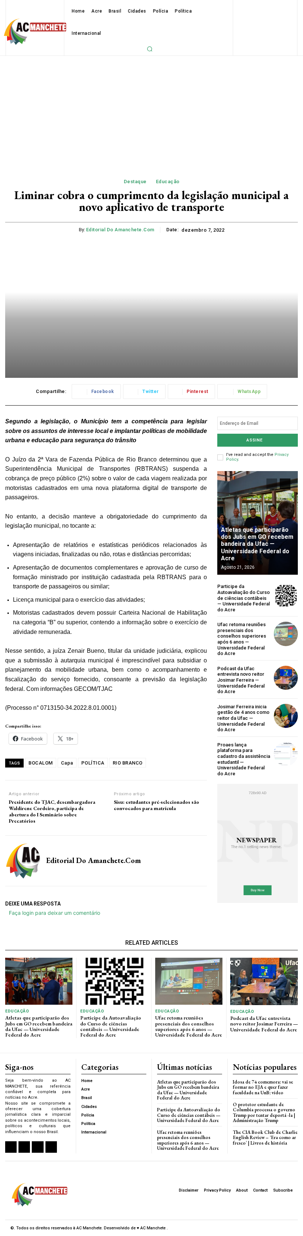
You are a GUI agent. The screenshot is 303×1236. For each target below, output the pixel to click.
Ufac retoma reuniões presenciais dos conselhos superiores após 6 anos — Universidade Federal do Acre (241, 639)
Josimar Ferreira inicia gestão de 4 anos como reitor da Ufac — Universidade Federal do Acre (243, 718)
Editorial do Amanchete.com (120, 229)
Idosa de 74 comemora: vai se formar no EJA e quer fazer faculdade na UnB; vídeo (263, 1087)
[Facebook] (11, 1147)
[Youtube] (51, 1147)
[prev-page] (271, 484)
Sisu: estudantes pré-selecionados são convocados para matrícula (156, 805)
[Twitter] (37, 1147)
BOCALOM (40, 763)
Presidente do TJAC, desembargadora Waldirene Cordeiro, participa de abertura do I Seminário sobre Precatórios (52, 811)
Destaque (135, 181)
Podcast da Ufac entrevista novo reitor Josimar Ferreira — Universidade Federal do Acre (241, 680)
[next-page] (285, 484)
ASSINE (254, 440)
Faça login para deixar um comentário (54, 913)
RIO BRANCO (128, 763)
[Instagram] (24, 1147)
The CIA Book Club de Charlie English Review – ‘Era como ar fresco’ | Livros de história (265, 1137)
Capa (67, 763)
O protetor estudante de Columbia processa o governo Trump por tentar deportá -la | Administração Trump (264, 1112)
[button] (149, 49)
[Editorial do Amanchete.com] (23, 861)
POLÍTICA (93, 763)
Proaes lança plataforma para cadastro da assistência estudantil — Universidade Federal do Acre (243, 759)
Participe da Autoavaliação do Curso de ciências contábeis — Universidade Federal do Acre (243, 598)
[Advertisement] (151, 111)
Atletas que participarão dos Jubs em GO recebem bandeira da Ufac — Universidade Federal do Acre (257, 544)
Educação (168, 181)
